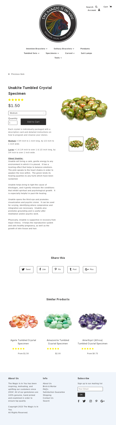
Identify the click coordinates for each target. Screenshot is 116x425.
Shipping (47, 395)
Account (92, 10)
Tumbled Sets (31, 53)
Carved (69, 53)
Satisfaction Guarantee (54, 392)
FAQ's (45, 389)
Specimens (51, 53)
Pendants (85, 49)
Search (90, 7)
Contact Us (48, 398)
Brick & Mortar (49, 386)
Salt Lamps (86, 53)
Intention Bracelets (36, 49)
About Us (47, 383)
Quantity (12, 118)
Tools (57, 58)
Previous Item (17, 74)
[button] (16, 100)
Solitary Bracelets (63, 49)
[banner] (58, 23)
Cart (106, 7)
